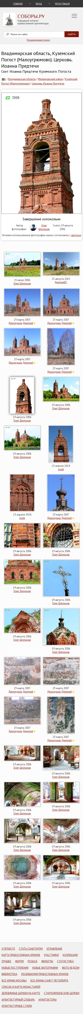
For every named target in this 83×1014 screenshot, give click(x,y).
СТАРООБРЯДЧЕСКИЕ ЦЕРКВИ (61, 993)
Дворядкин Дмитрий (20, 323)
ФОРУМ (19, 961)
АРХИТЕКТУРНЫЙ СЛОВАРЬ (18, 999)
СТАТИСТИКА (65, 961)
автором (76, 235)
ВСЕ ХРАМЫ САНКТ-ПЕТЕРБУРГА (49, 980)
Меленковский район (50, 79)
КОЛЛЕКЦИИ (70, 955)
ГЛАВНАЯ (18, 3)
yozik (61, 469)
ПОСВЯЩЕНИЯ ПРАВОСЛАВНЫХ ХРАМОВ (44, 974)
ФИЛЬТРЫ (47, 961)
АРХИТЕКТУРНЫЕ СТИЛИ (17, 1006)
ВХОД (39, 3)
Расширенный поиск (38, 39)
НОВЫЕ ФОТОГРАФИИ (45, 968)
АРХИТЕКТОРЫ (47, 999)
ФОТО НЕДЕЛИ (70, 968)
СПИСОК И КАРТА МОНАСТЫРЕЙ (21, 987)
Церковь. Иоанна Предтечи (48, 83)
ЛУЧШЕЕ (6, 961)
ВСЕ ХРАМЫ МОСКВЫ (14, 980)
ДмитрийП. (61, 282)
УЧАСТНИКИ (51, 955)
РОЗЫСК (32, 961)
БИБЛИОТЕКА (9, 974)
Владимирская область (22, 79)
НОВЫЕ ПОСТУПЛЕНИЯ (15, 968)
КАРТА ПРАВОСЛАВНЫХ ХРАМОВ (21, 955)
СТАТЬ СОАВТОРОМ (31, 948)
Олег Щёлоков (44, 227)
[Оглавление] (3, 79)
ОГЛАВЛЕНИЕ (54, 948)
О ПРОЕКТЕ (8, 948)
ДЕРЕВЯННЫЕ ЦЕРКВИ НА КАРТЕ (21, 993)
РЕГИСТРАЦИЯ (62, 3)
